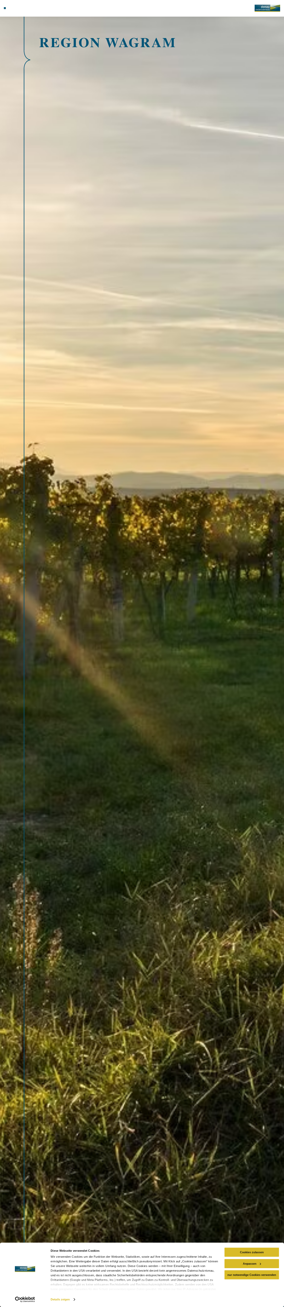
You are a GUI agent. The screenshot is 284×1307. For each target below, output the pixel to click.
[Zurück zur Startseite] (267, 8)
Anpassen (249, 1263)
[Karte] (19, 8)
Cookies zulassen (252, 1252)
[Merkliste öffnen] (24, 8)
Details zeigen (60, 1299)
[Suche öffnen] (29, 8)
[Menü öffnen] (5, 8)
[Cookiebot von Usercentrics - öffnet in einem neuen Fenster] (25, 1299)
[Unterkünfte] (14, 8)
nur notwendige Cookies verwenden (251, 1274)
